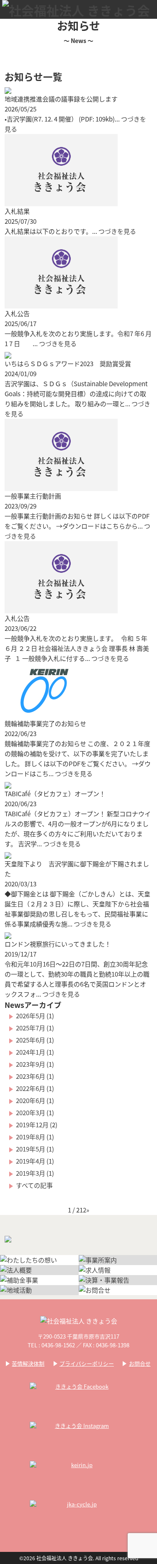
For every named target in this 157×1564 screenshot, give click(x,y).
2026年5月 (30, 1015)
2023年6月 (30, 1076)
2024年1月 (30, 1052)
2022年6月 (30, 1088)
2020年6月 (30, 1100)
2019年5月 (30, 1148)
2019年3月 (30, 1173)
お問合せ (140, 1363)
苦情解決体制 (28, 1363)
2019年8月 (30, 1136)
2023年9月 (30, 1064)
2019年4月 (30, 1161)
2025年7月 (30, 1027)
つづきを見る (117, 231)
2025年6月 (30, 1039)
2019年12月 (32, 1124)
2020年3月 (30, 1112)
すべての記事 (34, 1185)
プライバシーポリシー (86, 1363)
